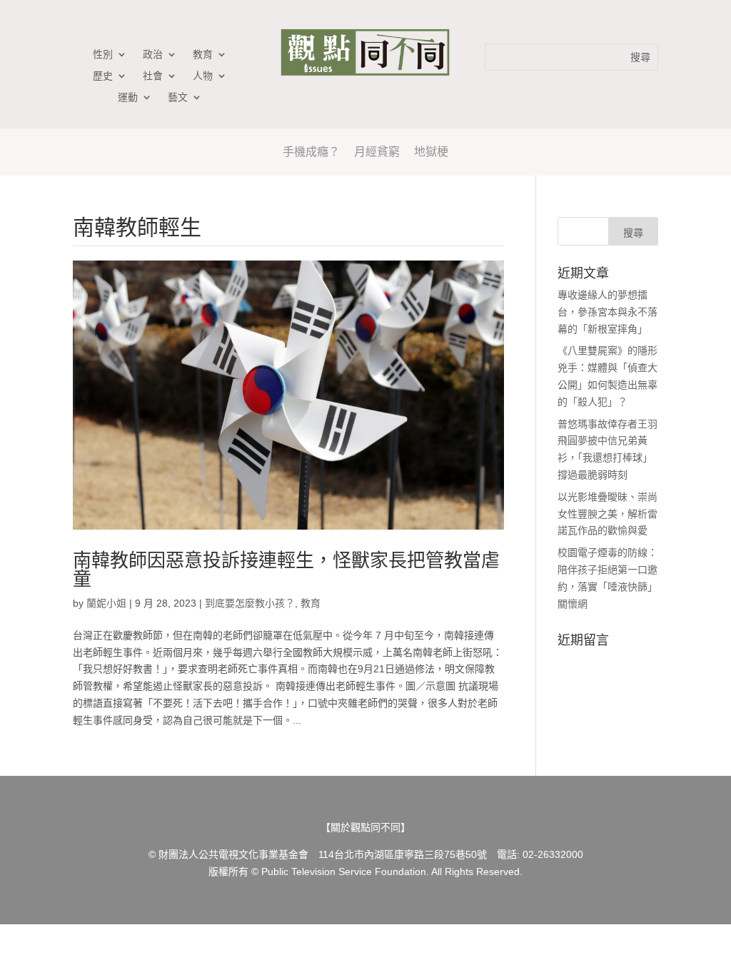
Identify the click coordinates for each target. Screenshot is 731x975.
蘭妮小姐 (106, 603)
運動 (128, 97)
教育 (203, 54)
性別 (103, 54)
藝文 (178, 97)
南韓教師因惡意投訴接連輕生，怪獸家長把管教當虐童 (286, 570)
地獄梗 (431, 152)
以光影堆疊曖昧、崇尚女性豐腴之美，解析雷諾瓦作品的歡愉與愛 (607, 514)
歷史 (103, 76)
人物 (203, 76)
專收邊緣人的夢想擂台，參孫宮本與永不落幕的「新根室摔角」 (607, 312)
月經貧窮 (377, 152)
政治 (153, 54)
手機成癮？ (311, 152)
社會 (153, 76)
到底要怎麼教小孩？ (250, 603)
